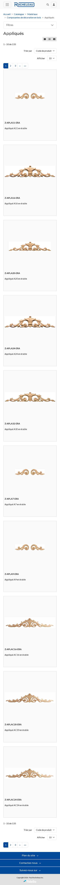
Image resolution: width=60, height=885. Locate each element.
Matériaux (32, 14)
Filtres (9, 25)
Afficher (41, 58)
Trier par (28, 50)
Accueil (6, 14)
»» (25, 65)
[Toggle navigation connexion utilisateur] (54, 4)
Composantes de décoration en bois (24, 17)
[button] (47, 4)
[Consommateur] (44, 39)
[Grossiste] (54, 39)
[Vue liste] (49, 39)
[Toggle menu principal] (7, 4)
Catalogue (19, 14)
